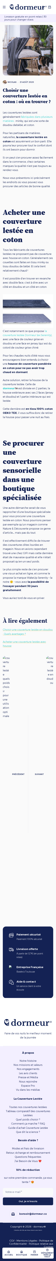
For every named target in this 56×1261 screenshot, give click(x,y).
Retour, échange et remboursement (28, 1152)
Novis (40, 1230)
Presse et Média (28, 1077)
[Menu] (4, 7)
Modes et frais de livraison (28, 1148)
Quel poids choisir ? (28, 1119)
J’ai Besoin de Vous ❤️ (28, 1161)
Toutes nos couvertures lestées (28, 1107)
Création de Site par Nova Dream (24, 1230)
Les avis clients (28, 1073)
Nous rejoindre (28, 1081)
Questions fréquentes (28, 1157)
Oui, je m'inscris (28, 1201)
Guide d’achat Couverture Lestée (28, 1127)
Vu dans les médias (28, 1089)
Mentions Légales (26, 1240)
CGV (11, 1240)
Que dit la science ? (28, 1132)
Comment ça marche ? (25, 1123)
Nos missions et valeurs (28, 1064)
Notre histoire (28, 1060)
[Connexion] (43, 7)
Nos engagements (28, 1069)
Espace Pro (28, 1085)
